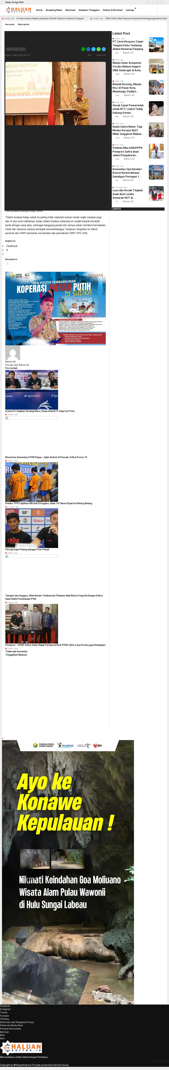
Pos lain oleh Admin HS (17, 365)
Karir (2, 1038)
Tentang (4, 1019)
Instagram (5, 1009)
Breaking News (54, 10)
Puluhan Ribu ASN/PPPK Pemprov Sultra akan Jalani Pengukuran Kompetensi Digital (127, 151)
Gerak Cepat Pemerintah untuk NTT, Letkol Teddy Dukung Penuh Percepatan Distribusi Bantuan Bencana (128, 109)
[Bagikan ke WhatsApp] (98, 49)
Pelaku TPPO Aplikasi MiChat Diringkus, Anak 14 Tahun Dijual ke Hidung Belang (48, 503)
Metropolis (23, 24)
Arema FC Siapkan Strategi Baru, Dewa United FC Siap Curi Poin (40, 411)
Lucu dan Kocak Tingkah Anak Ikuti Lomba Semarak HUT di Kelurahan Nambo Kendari (128, 194)
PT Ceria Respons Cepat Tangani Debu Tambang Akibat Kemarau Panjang (128, 45)
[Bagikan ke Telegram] (103, 49)
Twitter (4, 1012)
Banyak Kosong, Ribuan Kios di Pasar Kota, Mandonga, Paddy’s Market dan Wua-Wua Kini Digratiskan (127, 88)
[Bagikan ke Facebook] (88, 49)
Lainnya (130, 10)
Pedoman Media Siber (11, 1025)
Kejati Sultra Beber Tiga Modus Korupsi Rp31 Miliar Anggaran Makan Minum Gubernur (127, 130)
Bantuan (4, 1032)
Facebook (5, 1006)
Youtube (4, 1015)
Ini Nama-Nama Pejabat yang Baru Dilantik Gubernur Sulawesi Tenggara (50, 18)
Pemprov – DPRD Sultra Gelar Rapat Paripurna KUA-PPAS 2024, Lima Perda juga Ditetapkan (55, 645)
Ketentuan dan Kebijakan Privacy (17, 1022)
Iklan (2, 1035)
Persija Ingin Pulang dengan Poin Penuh (27, 549)
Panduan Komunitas (10, 1028)
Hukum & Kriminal (112, 10)
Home (39, 10)
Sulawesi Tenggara (89, 10)
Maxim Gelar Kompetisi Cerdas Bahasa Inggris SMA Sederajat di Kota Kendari (127, 66)
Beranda (9, 24)
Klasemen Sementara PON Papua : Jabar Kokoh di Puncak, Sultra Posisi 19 (46, 457)
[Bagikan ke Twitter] (93, 49)
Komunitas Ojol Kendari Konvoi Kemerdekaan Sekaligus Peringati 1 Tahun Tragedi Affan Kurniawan (127, 173)
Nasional (70, 10)
